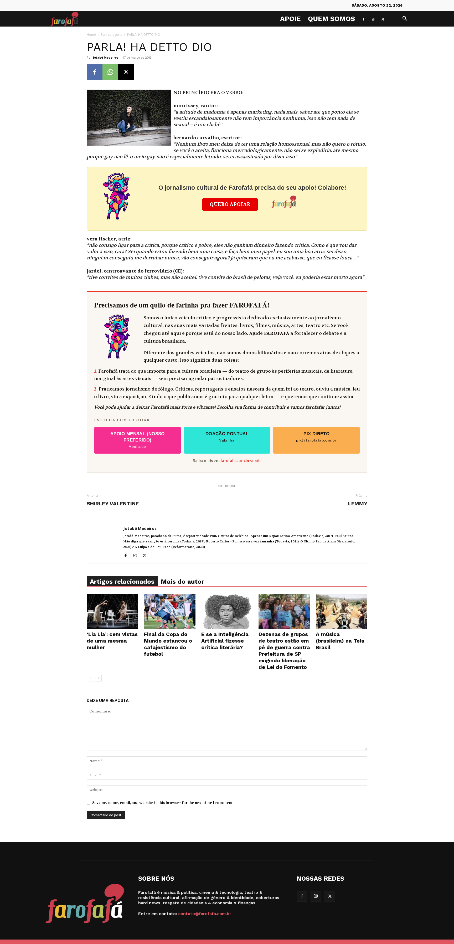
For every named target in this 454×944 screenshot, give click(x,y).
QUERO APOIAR (230, 204)
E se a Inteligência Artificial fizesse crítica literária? (225, 640)
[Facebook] (363, 19)
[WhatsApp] (110, 72)
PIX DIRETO (316, 436)
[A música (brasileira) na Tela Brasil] (341, 611)
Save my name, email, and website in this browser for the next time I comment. (162, 802)
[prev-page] (90, 678)
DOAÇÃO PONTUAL (227, 436)
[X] (383, 19)
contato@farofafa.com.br (204, 913)
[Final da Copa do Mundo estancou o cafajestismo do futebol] (169, 611)
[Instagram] (373, 19)
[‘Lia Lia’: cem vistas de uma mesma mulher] (112, 611)
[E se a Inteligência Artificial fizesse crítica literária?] (227, 611)
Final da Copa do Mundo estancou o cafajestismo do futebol (168, 644)
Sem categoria (111, 34)
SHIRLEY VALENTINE (113, 503)
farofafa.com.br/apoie (240, 460)
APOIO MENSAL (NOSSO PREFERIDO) (137, 440)
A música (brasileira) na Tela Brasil (340, 640)
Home (91, 34)
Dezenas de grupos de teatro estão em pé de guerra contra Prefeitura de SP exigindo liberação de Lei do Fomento (284, 650)
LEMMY (357, 503)
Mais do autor (182, 581)
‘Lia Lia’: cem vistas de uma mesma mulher (112, 640)
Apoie (290, 19)
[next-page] (98, 678)
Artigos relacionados (122, 581)
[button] (404, 19)
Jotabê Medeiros (105, 57)
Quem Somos (331, 19)
